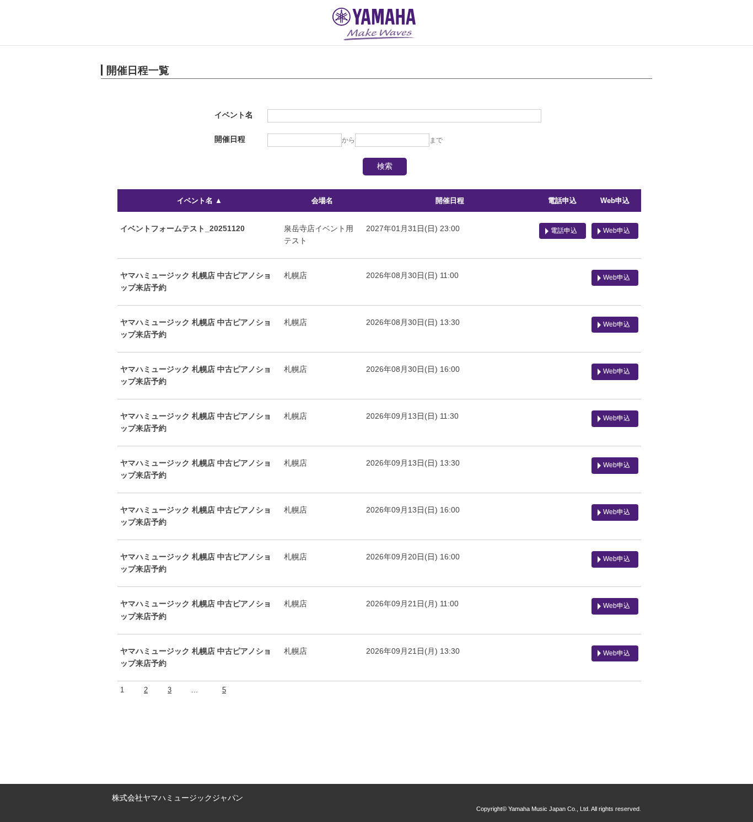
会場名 (322, 200)
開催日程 (449, 200)
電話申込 (562, 200)
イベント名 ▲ (199, 200)
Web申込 (615, 200)
